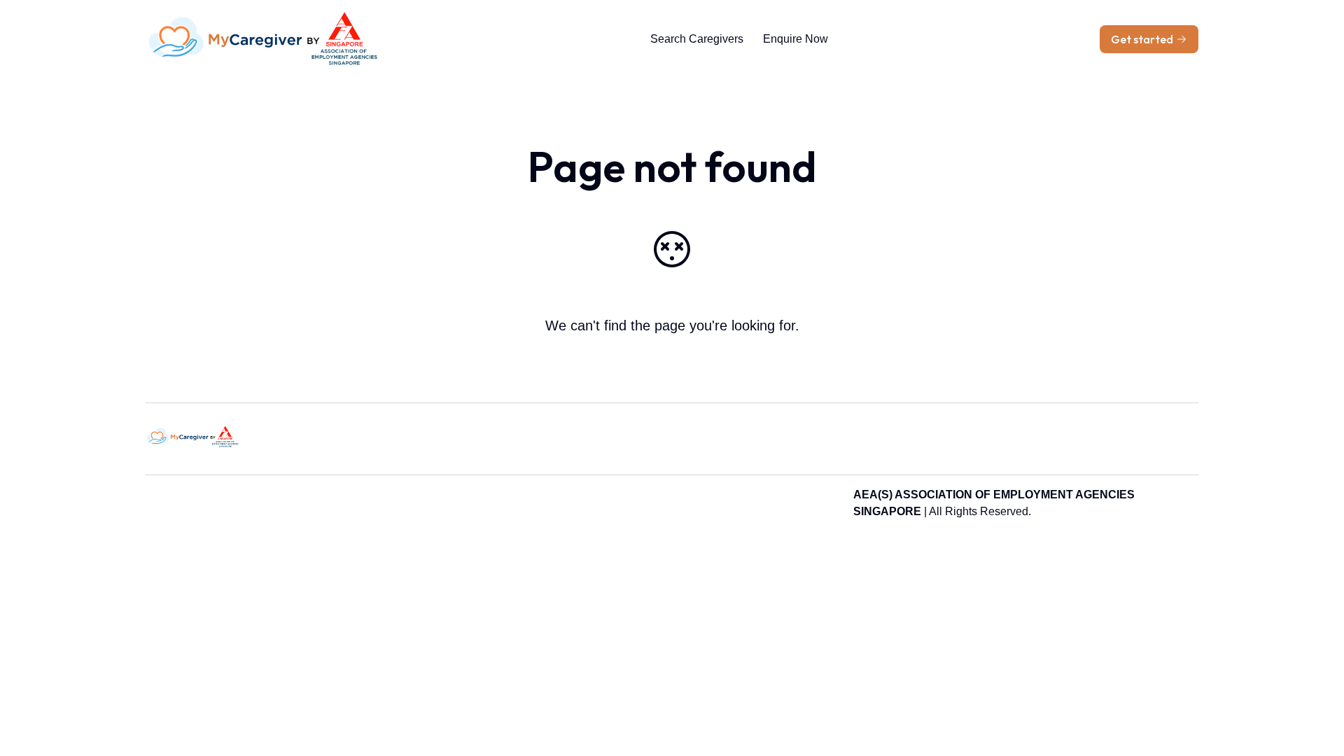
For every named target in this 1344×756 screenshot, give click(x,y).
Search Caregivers (696, 39)
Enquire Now (795, 39)
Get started (1142, 39)
